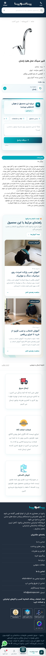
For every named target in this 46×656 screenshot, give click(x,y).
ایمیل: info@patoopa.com (34, 592)
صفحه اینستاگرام (38, 588)
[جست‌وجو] (41, 10)
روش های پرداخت (37, 546)
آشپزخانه (25, 21)
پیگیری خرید (40, 555)
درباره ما (41, 560)
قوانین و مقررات (38, 551)
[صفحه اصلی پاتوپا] (23, 4)
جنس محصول (33, 119)
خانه (32, 21)
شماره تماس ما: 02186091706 (33, 578)
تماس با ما (40, 542)
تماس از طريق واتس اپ (35, 583)
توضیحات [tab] (40, 158)
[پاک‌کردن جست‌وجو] (4, 10)
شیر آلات (15, 21)
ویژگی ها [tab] (40, 161)
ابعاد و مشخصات (17, 119)
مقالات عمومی (39, 565)
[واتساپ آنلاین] (4, 643)
